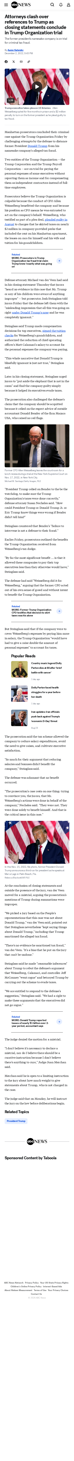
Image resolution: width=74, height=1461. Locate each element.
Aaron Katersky (15, 50)
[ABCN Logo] (21, 4)
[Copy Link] (28, 61)
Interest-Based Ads (52, 1286)
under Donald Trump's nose (30, 312)
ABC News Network (14, 1282)
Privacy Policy (32, 1282)
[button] (6, 4)
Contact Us (36, 1294)
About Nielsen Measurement (18, 1290)
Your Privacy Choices (58, 1290)
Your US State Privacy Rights (54, 1282)
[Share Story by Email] (21, 61)
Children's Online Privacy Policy (26, 1286)
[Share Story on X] (13, 61)
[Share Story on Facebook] (6, 61)
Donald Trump (37, 146)
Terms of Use (40, 1290)
